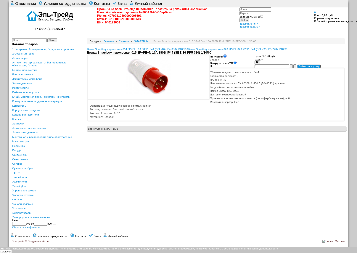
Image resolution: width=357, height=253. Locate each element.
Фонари (17, 199)
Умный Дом (19, 186)
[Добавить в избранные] (257, 62)
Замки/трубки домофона (27, 78)
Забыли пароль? (249, 26)
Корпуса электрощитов (26, 110)
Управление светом (24, 190)
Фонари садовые (22, 203)
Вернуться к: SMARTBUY (103, 128)
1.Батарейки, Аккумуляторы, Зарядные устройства (43, 49)
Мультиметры (20, 141)
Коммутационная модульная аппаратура (37, 101)
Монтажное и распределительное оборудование (42, 136)
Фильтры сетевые (23, 194)
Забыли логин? (248, 23)
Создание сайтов (38, 241)
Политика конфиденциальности (258, 248)
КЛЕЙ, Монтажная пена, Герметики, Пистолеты (41, 96)
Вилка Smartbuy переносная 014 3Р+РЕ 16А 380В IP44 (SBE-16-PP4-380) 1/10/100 (137, 49)
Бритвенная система (25, 69)
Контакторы (19, 105)
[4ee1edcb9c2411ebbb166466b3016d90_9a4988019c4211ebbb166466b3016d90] (148, 94)
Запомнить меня (249, 16)
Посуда (16, 150)
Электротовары (21, 212)
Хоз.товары (19, 208)
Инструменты (20, 87)
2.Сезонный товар (23, 53)
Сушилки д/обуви (22, 168)
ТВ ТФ (16, 172)
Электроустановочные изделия (31, 217)
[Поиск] (54, 224)
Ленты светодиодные (25, 132)
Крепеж (16, 119)
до (32, 223)
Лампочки (18, 123)
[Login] (257, 62)
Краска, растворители (25, 114)
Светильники (20, 159)
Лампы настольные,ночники (29, 127)
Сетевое (17, 163)
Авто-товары (20, 58)
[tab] (46, 220)
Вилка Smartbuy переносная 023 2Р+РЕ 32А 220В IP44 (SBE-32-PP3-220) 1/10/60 (237, 49)
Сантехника (19, 154)
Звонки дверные (22, 83)
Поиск (52, 40)
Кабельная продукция (25, 92)
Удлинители (19, 181)
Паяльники (18, 145)
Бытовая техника (22, 74)
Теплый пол (19, 177)
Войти (244, 20)
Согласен (6, 251)
